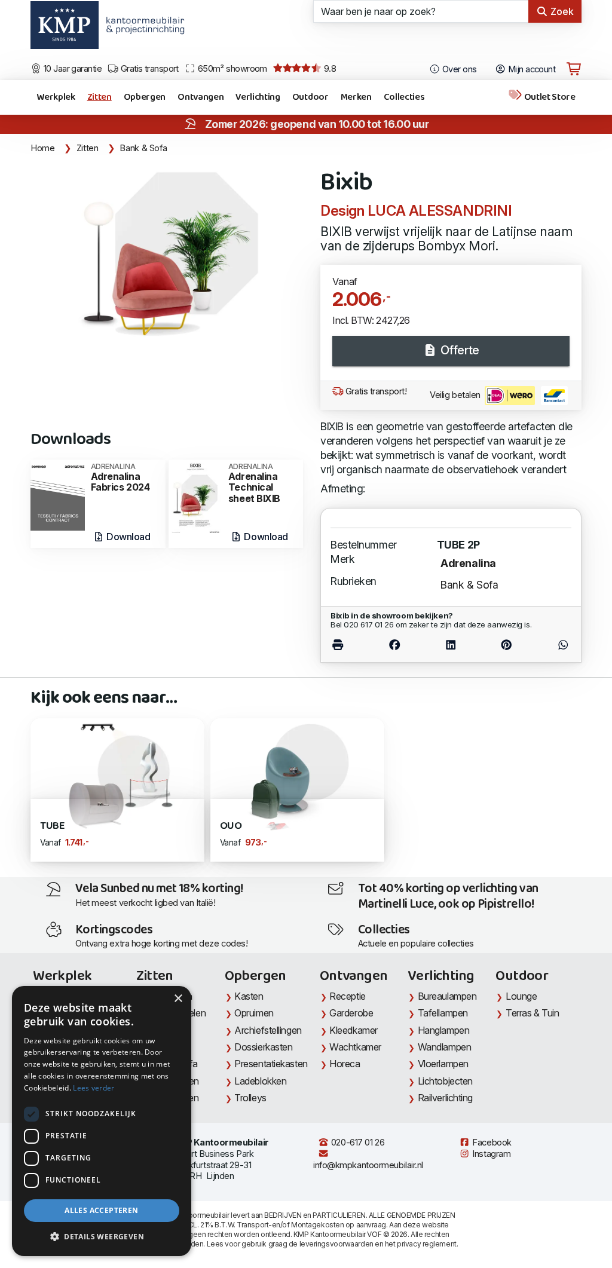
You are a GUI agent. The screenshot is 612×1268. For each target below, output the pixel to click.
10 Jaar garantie (72, 68)
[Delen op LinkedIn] (450, 645)
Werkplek (55, 97)
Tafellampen (443, 1013)
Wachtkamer (355, 1047)
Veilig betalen (456, 395)
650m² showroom (231, 68)
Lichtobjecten (445, 1081)
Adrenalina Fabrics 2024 (120, 478)
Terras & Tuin (532, 1013)
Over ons (458, 69)
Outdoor (310, 97)
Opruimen (253, 1013)
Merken (356, 97)
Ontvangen (201, 97)
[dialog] (101, 1121)
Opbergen (145, 97)
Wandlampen (445, 1047)
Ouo (231, 826)
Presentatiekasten (270, 1064)
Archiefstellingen (267, 1030)
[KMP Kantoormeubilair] (64, 29)
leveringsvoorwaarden (336, 1243)
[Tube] (117, 775)
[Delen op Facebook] (394, 645)
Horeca (344, 1064)
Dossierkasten (263, 1047)
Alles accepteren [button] (101, 1210)
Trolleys (250, 1098)
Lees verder (93, 1088)
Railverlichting (445, 1098)
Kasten (248, 996)
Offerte (458, 350)
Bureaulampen (447, 996)
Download (128, 537)
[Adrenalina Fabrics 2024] (57, 494)
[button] (101, 1237)
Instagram (490, 1153)
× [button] (177, 998)
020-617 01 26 (356, 1142)
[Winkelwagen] (574, 69)
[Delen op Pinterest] (506, 645)
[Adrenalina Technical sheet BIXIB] (195, 497)
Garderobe (351, 1013)
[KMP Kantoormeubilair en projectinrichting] (142, 29)
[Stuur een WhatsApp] (553, 645)
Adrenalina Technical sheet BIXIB (254, 483)
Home (42, 148)
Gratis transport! (374, 391)
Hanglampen (444, 1030)
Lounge (521, 996)
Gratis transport (148, 68)
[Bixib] (168, 254)
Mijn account (530, 69)
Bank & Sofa (143, 148)
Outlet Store (549, 97)
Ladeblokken (260, 1081)
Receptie (347, 996)
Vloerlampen (443, 1064)
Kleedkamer (353, 1030)
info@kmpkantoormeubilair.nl (368, 1165)
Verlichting (257, 97)
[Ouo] (297, 775)
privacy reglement (426, 1243)
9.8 (329, 68)
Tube (52, 826)
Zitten (99, 97)
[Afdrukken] (348, 645)
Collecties (404, 97)
